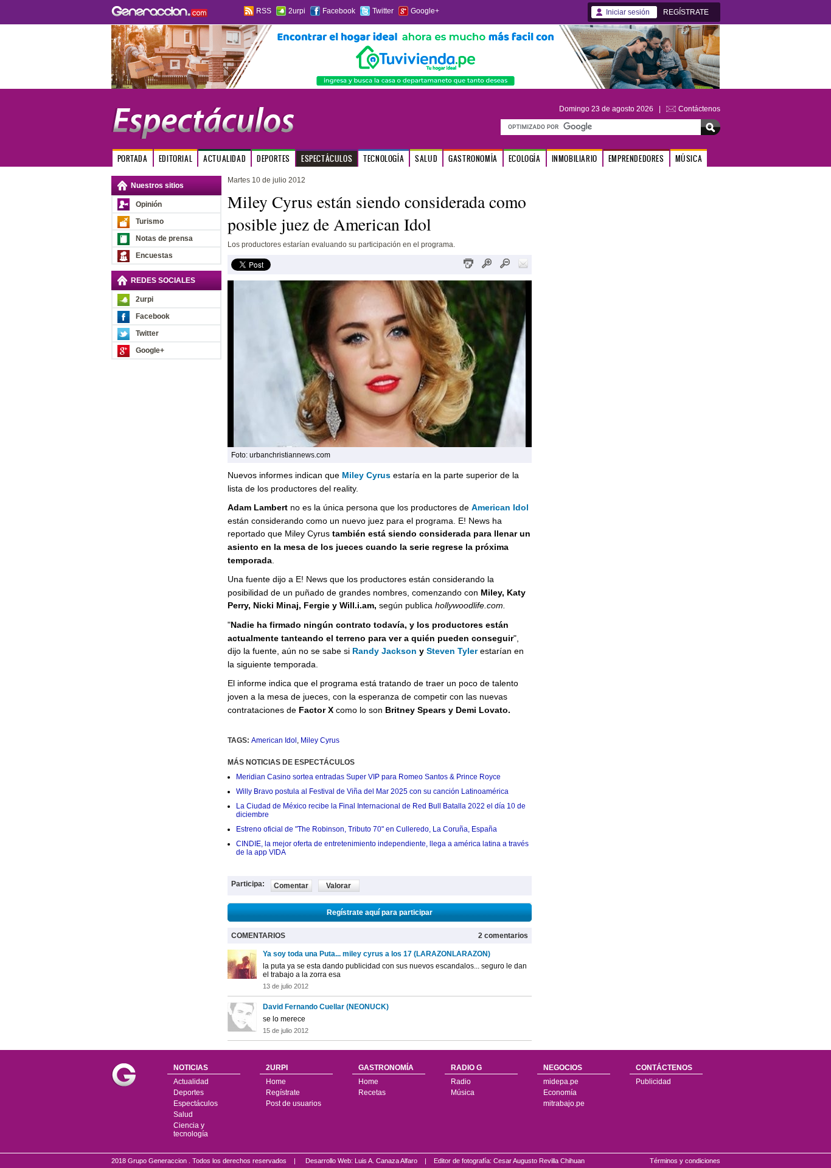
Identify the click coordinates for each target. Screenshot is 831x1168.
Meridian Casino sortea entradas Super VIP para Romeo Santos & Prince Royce (368, 777)
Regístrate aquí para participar (380, 912)
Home (276, 1081)
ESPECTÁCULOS (326, 158)
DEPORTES (273, 158)
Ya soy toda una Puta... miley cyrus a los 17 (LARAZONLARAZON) (376, 954)
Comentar (291, 885)
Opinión (149, 204)
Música (463, 1092)
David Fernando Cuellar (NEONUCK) (326, 1007)
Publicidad (653, 1081)
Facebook (338, 11)
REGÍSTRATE (686, 12)
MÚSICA (689, 158)
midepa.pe (561, 1081)
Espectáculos (195, 1103)
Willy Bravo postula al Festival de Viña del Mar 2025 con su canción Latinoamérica (372, 791)
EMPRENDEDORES (636, 158)
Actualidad (191, 1081)
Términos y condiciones (685, 1160)
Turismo (150, 221)
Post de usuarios (293, 1103)
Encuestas (154, 255)
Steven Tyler (452, 651)
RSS (263, 11)
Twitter (383, 11)
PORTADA (132, 158)
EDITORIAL (175, 158)
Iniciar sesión (628, 12)
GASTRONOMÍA (473, 158)
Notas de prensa (164, 238)
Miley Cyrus (320, 740)
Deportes (188, 1092)
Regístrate (283, 1092)
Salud (183, 1114)
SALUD (426, 158)
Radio (461, 1081)
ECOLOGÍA (525, 158)
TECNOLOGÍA (383, 158)
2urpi (296, 11)
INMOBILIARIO (574, 158)
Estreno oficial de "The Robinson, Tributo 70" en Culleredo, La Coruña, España (366, 829)
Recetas (372, 1092)
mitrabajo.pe (564, 1103)
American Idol (274, 740)
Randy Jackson (384, 651)
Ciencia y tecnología (190, 1129)
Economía (560, 1092)
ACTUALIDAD (224, 158)
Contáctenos (699, 109)
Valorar (338, 885)
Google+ (425, 11)
